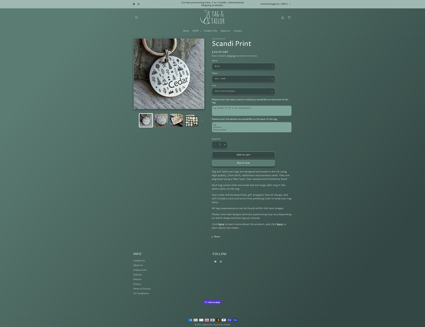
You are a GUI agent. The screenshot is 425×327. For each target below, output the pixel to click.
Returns (137, 279)
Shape (215, 73)
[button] (136, 17)
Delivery (137, 274)
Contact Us (139, 260)
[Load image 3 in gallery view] (176, 120)
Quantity (216, 139)
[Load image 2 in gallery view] (161, 120)
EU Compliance (141, 293)
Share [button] (217, 236)
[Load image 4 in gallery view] (192, 120)
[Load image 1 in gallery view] (146, 120)
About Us (138, 265)
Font (214, 85)
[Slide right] (202, 120)
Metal (215, 61)
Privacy (137, 284)
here (221, 224)
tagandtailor (207, 325)
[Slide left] (135, 120)
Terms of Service (142, 288)
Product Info (139, 270)
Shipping (231, 56)
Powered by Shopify (221, 325)
